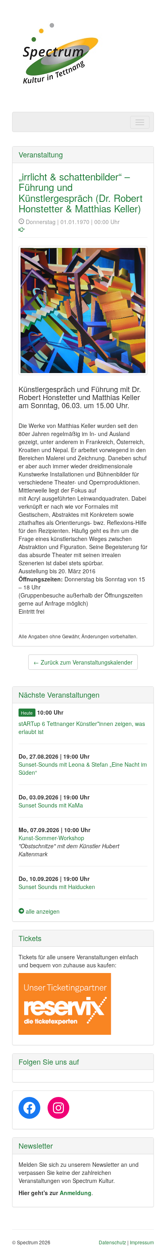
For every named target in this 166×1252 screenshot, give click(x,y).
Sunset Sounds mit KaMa (51, 805)
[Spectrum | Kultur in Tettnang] (59, 54)
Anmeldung (75, 1193)
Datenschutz (112, 1242)
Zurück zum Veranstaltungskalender (83, 662)
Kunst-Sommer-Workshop (51, 838)
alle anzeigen (42, 911)
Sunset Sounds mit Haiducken (57, 887)
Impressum (142, 1242)
